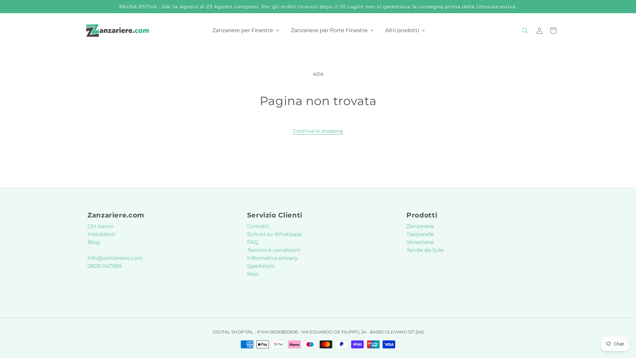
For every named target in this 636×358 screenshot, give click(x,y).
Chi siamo (100, 226)
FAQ (252, 242)
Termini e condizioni (273, 250)
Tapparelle (420, 234)
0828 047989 (104, 266)
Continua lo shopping (318, 131)
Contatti (258, 226)
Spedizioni (261, 266)
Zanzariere (420, 226)
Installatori (101, 234)
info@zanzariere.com (115, 258)
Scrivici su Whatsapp (274, 234)
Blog (93, 242)
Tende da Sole (425, 250)
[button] (525, 30)
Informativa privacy (272, 258)
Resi (252, 274)
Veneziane (420, 242)
